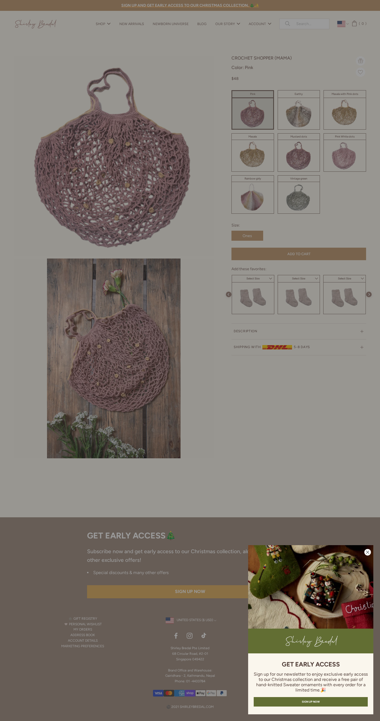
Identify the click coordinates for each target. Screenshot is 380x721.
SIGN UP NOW (311, 701)
